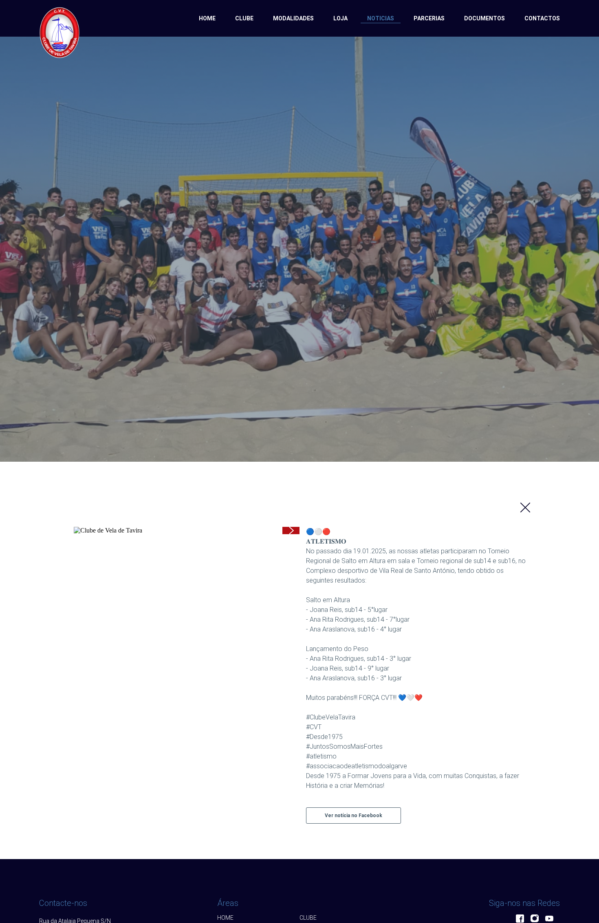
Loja (340, 18)
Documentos (484, 18)
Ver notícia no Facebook (353, 815)
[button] (291, 530)
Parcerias (429, 18)
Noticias (380, 18)
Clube (244, 18)
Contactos (542, 18)
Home (207, 18)
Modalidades (293, 18)
